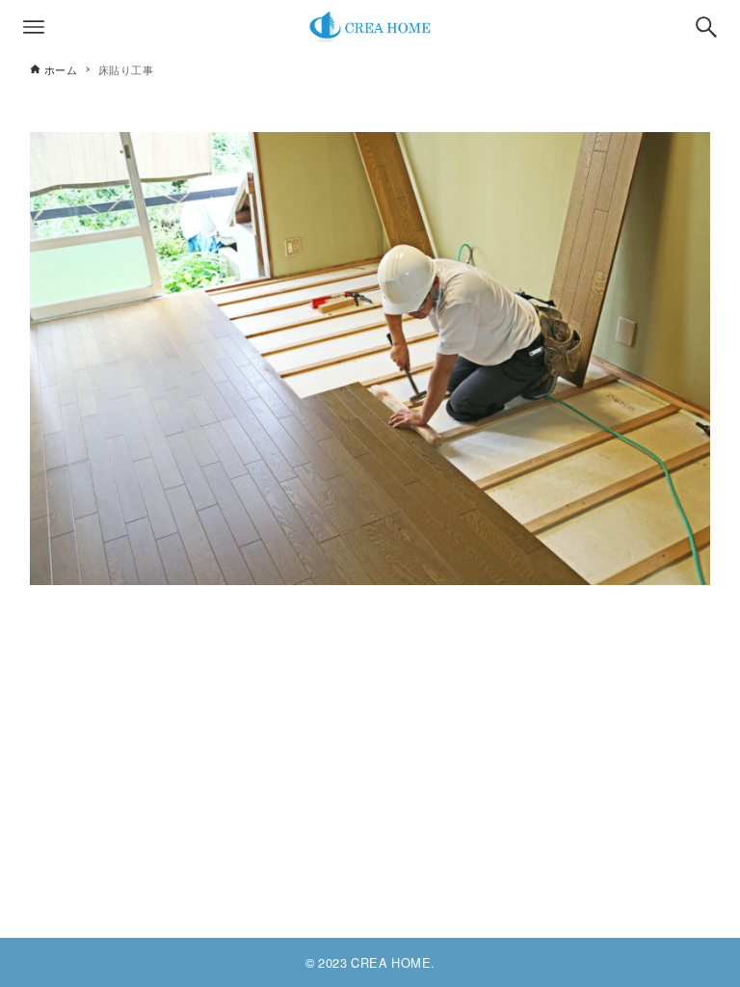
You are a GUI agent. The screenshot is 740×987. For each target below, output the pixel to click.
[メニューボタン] (33, 27)
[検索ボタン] (706, 27)
